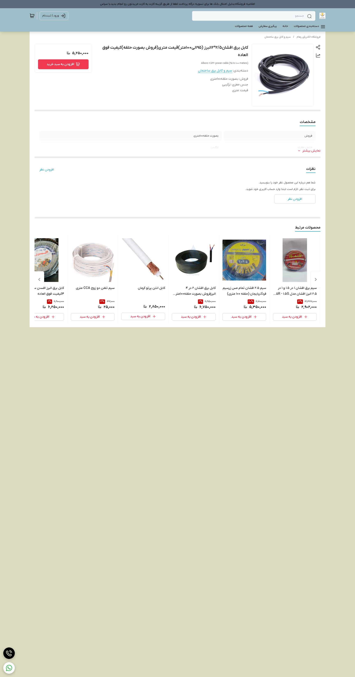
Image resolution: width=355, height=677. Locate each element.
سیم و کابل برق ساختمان (277, 37)
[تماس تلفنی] (9, 653)
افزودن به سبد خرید (60, 64)
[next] (39, 279)
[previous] (316, 279)
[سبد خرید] (32, 15)
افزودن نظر (46, 170)
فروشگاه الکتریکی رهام (308, 37)
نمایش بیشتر (311, 151)
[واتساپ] (9, 668)
